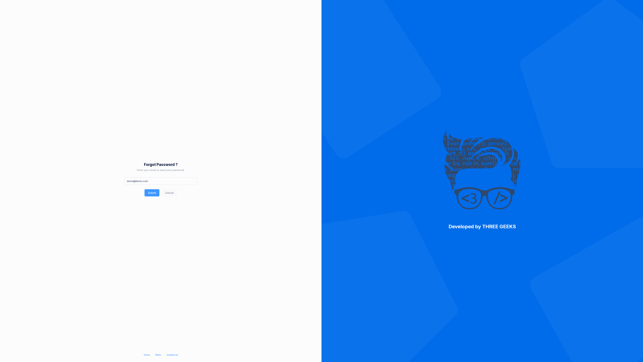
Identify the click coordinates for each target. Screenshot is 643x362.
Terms (147, 354)
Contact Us (172, 354)
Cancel (169, 192)
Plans (158, 354)
